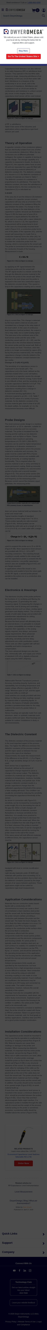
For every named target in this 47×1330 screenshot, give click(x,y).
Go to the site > (23, 56)
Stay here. (23, 51)
